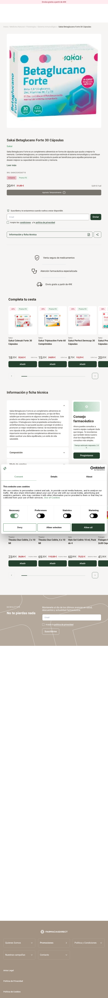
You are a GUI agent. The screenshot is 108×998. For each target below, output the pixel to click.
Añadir (23, 364)
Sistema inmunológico (47, 27)
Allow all (88, 527)
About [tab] (89, 476)
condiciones (25, 222)
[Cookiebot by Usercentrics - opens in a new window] (92, 468)
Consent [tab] (18, 476)
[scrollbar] (53, 376)
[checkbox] (8, 222)
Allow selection (54, 527)
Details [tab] (54, 476)
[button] (54, 942)
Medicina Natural (17, 27)
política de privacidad (45, 222)
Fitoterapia (31, 27)
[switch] (41, 515)
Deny (19, 527)
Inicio (5, 27)
